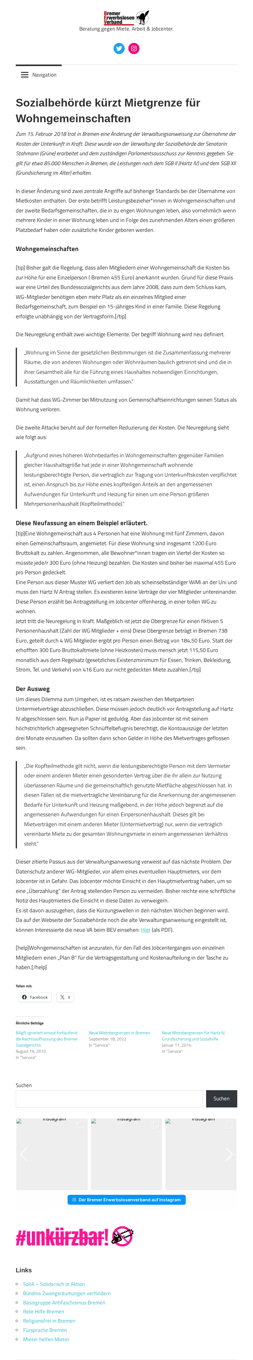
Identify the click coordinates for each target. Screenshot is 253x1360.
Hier (146, 930)
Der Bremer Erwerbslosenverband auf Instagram (130, 1199)
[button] (121, 1185)
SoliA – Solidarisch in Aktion (54, 1284)
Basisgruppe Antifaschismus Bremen (64, 1303)
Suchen (24, 1085)
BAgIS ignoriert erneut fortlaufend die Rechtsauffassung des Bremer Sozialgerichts (47, 1038)
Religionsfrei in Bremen (49, 1321)
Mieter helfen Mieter (46, 1339)
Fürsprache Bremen (45, 1330)
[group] (52, 1154)
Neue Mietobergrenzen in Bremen (119, 1032)
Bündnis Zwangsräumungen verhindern (67, 1293)
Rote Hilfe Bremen (43, 1312)
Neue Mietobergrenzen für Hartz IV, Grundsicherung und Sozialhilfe (193, 1035)
